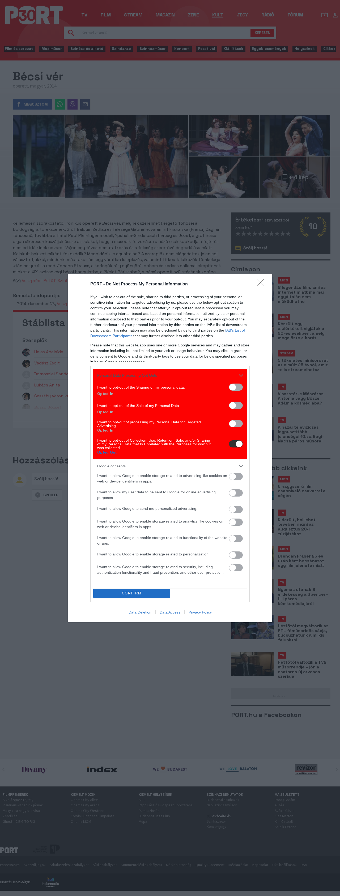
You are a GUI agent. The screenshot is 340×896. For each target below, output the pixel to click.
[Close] (262, 284)
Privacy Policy (200, 612)
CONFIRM (132, 593)
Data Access (170, 612)
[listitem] (170, 375)
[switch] (236, 387)
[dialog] (170, 448)
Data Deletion (140, 612)
